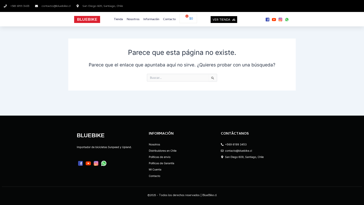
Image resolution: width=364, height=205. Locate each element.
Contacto (169, 19)
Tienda (118, 19)
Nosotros (133, 19)
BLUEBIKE (87, 19)
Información (151, 19)
